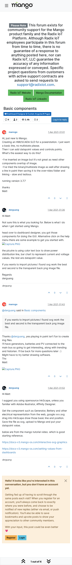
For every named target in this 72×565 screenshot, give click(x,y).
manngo (13, 132)
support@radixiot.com (35, 85)
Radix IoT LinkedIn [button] (36, 98)
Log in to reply (60, 119)
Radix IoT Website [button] (20, 92)
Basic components (34, 310)
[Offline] (5, 209)
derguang (14, 210)
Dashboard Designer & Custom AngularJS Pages (28, 114)
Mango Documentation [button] (49, 92)
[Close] (66, 480)
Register (11, 537)
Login (22, 537)
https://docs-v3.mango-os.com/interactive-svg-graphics (34, 442)
